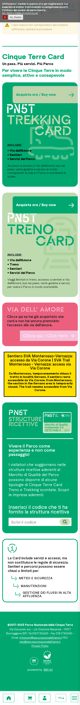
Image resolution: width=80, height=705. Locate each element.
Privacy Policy (40, 646)
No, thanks (15, 17)
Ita (60, 697)
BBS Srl (48, 669)
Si (5, 17)
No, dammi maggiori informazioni (20, 13)
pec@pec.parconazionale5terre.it (40, 642)
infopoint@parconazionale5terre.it (41, 637)
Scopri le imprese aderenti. (39, 492)
